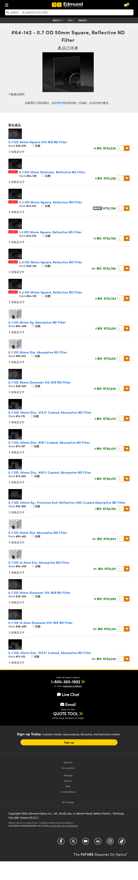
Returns (68, 780)
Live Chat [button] (70, 694)
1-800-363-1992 (65, 681)
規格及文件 (17, 151)
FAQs (68, 786)
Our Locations (68, 767)
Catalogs (68, 802)
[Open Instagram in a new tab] (110, 842)
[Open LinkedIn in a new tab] (98, 842)
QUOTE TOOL (65, 713)
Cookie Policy (32, 823)
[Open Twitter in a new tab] (73, 842)
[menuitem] (7, 4)
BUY (127, 148)
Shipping (68, 775)
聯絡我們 (83, 20)
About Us (68, 762)
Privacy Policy (15, 823)
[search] (69, 12)
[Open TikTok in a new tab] (122, 842)
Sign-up (69, 742)
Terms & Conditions (50, 823)
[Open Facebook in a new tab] (61, 842)
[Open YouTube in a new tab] (85, 842)
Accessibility (67, 823)
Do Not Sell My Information (64, 826)
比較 (37, 145)
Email (70, 704)
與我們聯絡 (61, 103)
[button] (65, 681)
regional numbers (72, 686)
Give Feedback (68, 791)
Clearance (13, 172)
